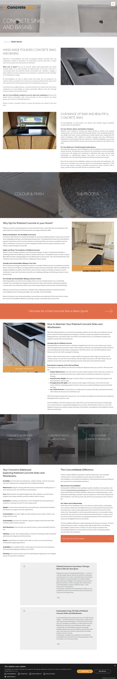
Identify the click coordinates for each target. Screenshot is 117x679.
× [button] (115, 665)
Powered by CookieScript (109, 678)
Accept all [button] (84, 671)
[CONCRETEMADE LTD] (20, 7)
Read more (15, 671)
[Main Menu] (113, 4)
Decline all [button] (102, 671)
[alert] (58, 671)
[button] (39, 677)
